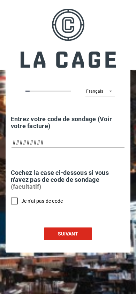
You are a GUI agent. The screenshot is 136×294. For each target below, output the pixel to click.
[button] (100, 91)
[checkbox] (37, 200)
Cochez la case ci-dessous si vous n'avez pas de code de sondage (60, 179)
